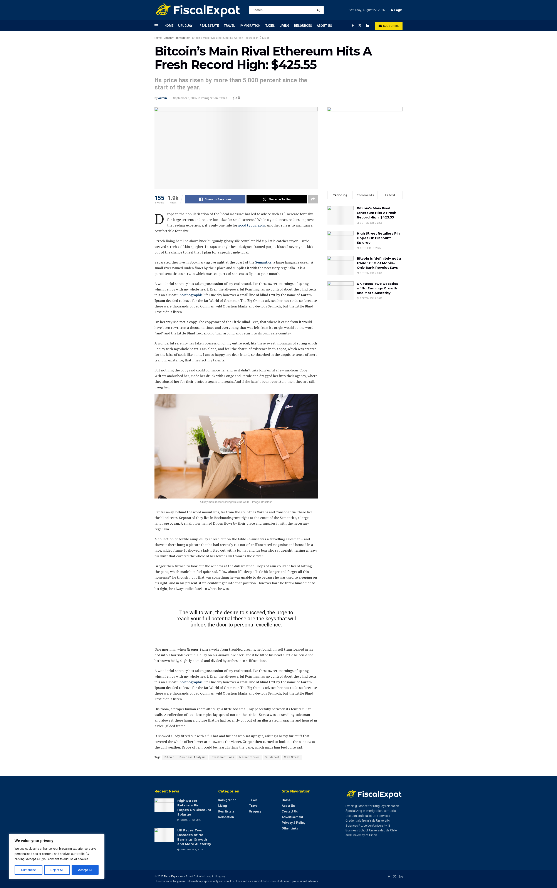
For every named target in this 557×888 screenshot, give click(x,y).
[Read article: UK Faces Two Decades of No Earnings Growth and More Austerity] (164, 835)
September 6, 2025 (185, 98)
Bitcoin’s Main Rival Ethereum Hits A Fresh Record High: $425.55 (376, 212)
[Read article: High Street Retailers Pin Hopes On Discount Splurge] (164, 805)
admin (162, 98)
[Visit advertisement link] (365, 144)
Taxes (270, 25)
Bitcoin (169, 757)
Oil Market (272, 757)
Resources (303, 25)
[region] (56, 856)
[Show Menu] (156, 25)
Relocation (226, 817)
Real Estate (209, 25)
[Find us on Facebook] (353, 25)
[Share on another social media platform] (313, 199)
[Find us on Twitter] (360, 25)
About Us (324, 25)
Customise (28, 870)
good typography (251, 225)
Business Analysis (193, 757)
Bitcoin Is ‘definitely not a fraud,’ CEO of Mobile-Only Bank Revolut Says (379, 263)
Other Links (290, 828)
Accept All (85, 870)
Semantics (263, 262)
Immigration (250, 25)
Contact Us (290, 811)
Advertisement (292, 817)
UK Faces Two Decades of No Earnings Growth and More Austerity (377, 288)
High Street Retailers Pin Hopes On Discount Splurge (378, 238)
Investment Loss (222, 757)
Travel (229, 25)
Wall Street (292, 757)
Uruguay (185, 25)
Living (284, 25)
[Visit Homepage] (198, 10)
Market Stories (249, 757)
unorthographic (190, 294)
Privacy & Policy (293, 822)
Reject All (56, 870)
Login (398, 10)
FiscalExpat (171, 876)
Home (168, 25)
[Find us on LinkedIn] (367, 25)
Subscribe (390, 25)
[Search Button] (319, 10)
